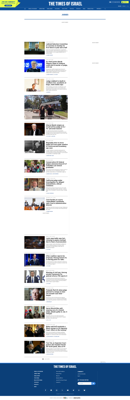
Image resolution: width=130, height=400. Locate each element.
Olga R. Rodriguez (50, 193)
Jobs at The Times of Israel (61, 380)
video (35, 386)
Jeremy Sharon (50, 55)
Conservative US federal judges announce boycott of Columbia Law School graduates (56, 164)
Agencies (48, 92)
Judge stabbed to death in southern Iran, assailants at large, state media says (56, 83)
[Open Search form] (105, 8)
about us (58, 375)
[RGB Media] (66, 398)
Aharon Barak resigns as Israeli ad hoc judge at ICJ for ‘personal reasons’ (55, 127)
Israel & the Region (32, 8)
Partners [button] (99, 8)
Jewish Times (42, 8)
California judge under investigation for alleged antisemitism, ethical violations (55, 183)
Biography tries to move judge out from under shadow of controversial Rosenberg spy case (57, 145)
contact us (58, 382)
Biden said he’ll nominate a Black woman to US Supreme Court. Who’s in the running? (56, 328)
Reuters (53, 136)
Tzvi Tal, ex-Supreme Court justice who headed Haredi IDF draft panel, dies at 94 (56, 344)
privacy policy (58, 373)
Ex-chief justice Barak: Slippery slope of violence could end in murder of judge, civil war (57, 64)
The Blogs (72, 8)
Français (124, 6)
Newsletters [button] (90, 8)
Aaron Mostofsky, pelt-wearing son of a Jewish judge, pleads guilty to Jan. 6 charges (56, 311)
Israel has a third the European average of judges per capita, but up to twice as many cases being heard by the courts (57, 208)
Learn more (8, 5)
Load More (47, 359)
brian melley (49, 301)
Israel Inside (49, 8)
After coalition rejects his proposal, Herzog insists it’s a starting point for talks (56, 257)
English (119, 6)
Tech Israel (57, 8)
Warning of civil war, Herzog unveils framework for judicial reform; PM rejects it (56, 274)
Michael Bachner (50, 354)
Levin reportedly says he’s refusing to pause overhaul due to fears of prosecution (56, 240)
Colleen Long (56, 336)
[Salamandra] (76, 397)
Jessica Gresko (50, 336)
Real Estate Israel (38, 380)
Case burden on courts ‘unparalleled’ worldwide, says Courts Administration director (56, 202)
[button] (125, 2)
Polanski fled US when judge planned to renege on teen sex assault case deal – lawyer (56, 292)
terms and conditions (60, 371)
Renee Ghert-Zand (50, 155)
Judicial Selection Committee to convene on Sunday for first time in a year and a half (57, 46)
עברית (128, 6)
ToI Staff (56, 74)
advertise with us (59, 378)
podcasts (36, 384)
